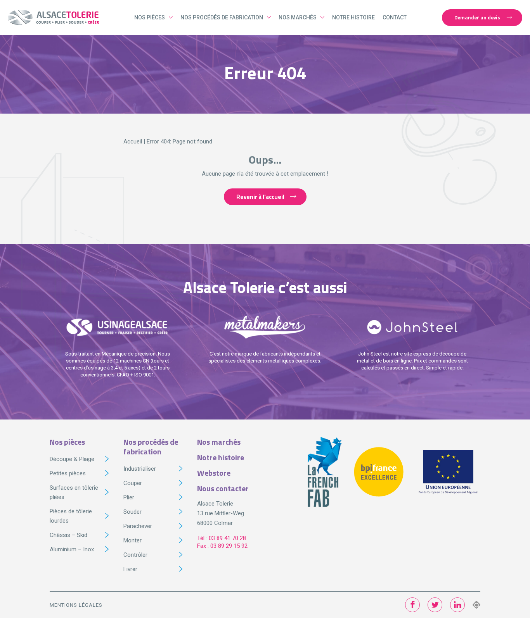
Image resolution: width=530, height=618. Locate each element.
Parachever (137, 526)
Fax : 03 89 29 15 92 (222, 545)
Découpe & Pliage (72, 459)
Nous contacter (223, 488)
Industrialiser (139, 468)
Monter (132, 540)
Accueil (132, 141)
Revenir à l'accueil (260, 196)
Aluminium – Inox (72, 549)
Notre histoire (353, 17)
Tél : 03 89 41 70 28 (221, 538)
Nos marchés (298, 17)
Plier (128, 497)
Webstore (213, 473)
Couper (132, 483)
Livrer (130, 569)
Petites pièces (68, 473)
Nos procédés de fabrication (221, 17)
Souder (132, 511)
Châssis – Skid (68, 535)
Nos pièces (149, 17)
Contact (395, 17)
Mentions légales (76, 605)
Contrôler (135, 554)
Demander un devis (477, 17)
